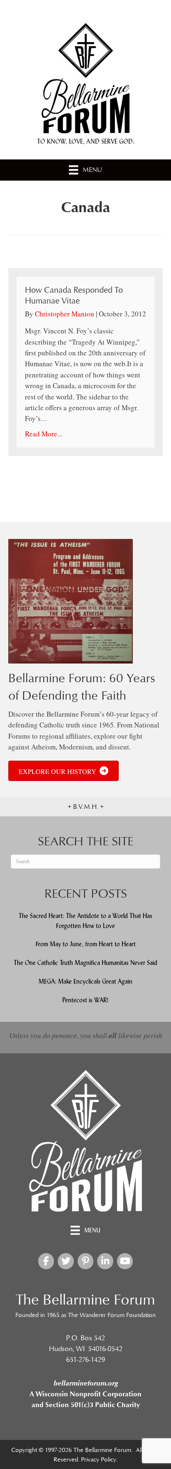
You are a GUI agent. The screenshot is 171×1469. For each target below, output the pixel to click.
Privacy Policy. (99, 1459)
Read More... (43, 433)
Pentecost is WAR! (85, 1000)
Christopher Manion (64, 313)
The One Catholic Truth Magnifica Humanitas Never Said (85, 963)
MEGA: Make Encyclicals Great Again (85, 981)
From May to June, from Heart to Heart (86, 944)
